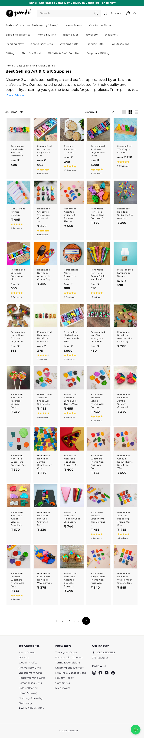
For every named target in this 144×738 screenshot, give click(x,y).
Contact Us (62, 682)
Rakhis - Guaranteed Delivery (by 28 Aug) (31, 25)
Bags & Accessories (17, 34)
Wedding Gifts (69, 43)
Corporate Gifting (98, 53)
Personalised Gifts (30, 682)
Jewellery (92, 34)
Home (9, 65)
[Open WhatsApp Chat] (135, 730)
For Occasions (120, 43)
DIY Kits (24, 657)
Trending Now (14, 43)
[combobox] (69, 13)
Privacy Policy (64, 677)
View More (14, 95)
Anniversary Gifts (42, 43)
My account (62, 688)
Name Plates (74, 25)
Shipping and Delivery (69, 667)
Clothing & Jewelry (31, 698)
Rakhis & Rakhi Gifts (31, 708)
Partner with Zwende (68, 657)
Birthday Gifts (95, 43)
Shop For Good (31, 53)
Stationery (111, 34)
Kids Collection (28, 688)
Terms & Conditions (67, 662)
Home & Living (46, 34)
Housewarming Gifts (32, 677)
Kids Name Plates (100, 25)
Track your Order (66, 652)
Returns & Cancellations (70, 672)
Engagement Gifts (30, 672)
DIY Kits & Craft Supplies (63, 53)
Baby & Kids (70, 34)
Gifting (10, 53)
